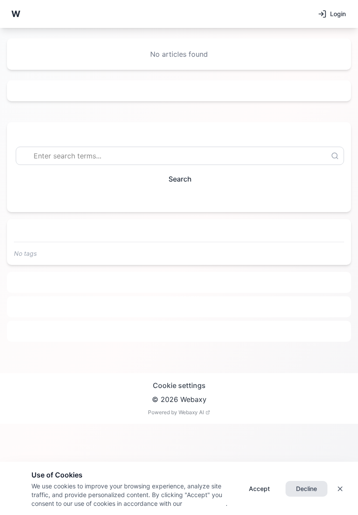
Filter (175, 199)
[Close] (340, 488)
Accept (259, 488)
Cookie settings (179, 385)
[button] (15, 14)
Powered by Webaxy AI (176, 412)
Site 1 (179, 282)
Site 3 (179, 331)
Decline (306, 488)
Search (180, 179)
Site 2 (179, 306)
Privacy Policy (204, 503)
